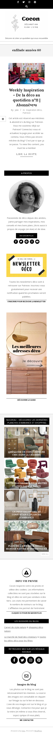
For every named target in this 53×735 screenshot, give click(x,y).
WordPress (38, 731)
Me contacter (26, 720)
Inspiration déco (34, 109)
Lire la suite (26, 154)
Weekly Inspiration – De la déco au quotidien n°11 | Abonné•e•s (26, 97)
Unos (23, 731)
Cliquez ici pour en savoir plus (27, 613)
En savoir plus (26, 235)
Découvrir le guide (26, 400)
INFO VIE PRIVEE (27, 581)
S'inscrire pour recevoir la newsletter (26, 301)
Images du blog (26, 684)
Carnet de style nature (15, 627)
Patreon (27, 112)
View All (45, 554)
